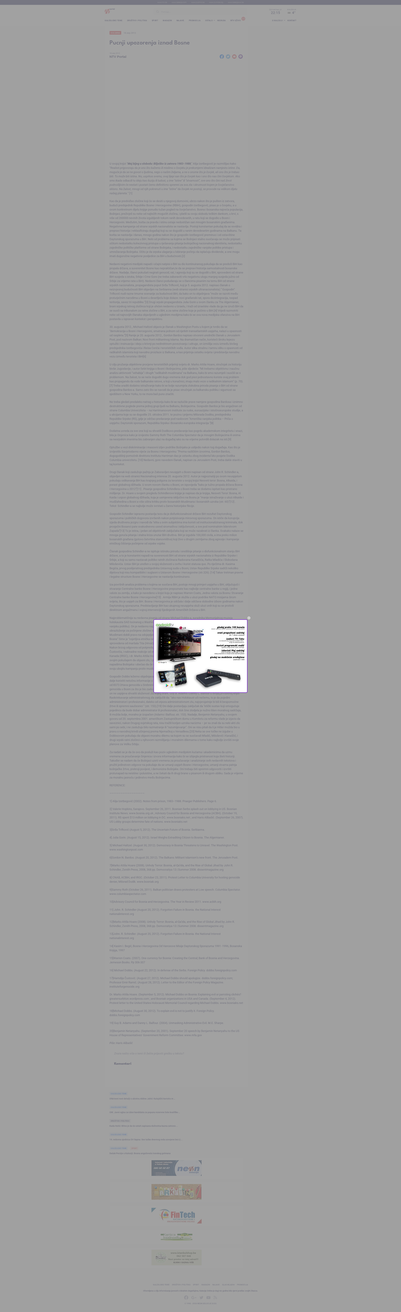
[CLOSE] (248, 618)
